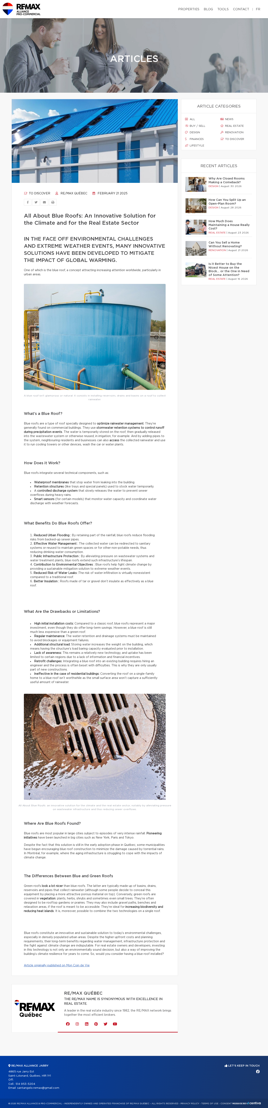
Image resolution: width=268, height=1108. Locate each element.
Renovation (234, 132)
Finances (196, 139)
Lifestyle (196, 145)
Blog (208, 9)
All (192, 119)
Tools (223, 9)
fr (258, 9)
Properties (188, 9)
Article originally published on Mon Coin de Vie (57, 965)
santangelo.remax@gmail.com (38, 1088)
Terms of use (209, 1104)
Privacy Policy (189, 1104)
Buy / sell (197, 126)
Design (194, 132)
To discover (39, 193)
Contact (241, 9)
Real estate (234, 126)
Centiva (254, 1103)
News (228, 119)
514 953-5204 (25, 1084)
